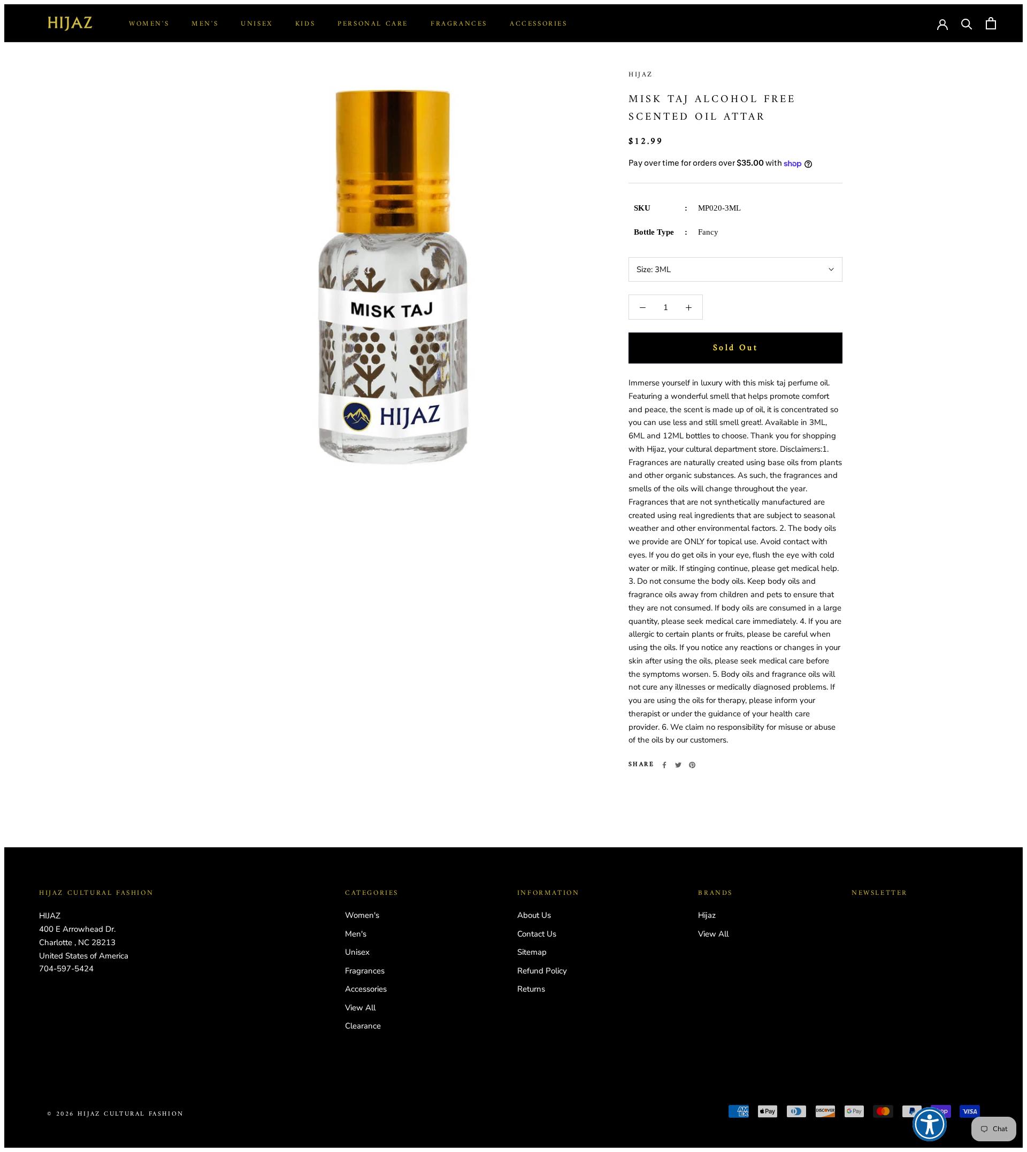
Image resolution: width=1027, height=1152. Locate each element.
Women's (149, 24)
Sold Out (735, 348)
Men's (204, 24)
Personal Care (373, 24)
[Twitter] (678, 765)
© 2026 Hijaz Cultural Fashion (115, 1114)
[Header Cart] (991, 23)
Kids (305, 24)
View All (360, 1007)
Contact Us (536, 934)
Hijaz (641, 74)
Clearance (363, 1025)
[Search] (966, 23)
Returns (531, 989)
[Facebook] (664, 765)
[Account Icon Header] (942, 23)
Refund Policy (542, 970)
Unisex (257, 24)
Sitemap (532, 952)
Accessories (539, 24)
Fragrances (459, 24)
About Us (534, 915)
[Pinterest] (692, 765)
